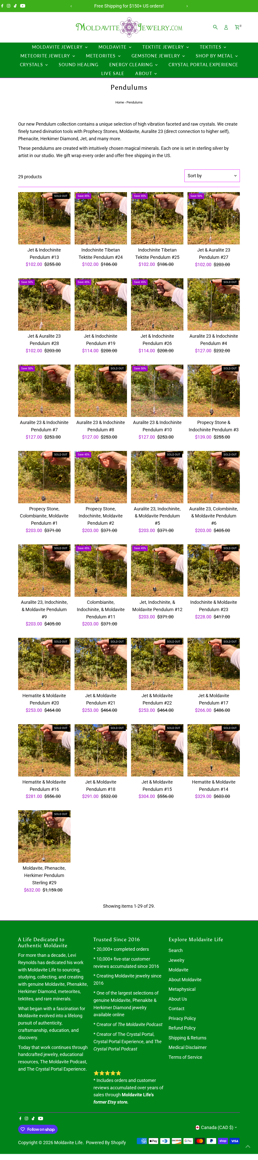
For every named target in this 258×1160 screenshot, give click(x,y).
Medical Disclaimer (188, 1047)
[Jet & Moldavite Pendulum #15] (157, 750)
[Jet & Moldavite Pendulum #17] (213, 664)
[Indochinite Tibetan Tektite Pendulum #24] (101, 218)
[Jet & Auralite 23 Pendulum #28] (44, 304)
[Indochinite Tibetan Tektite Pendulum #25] (157, 218)
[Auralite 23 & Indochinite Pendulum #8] (101, 391)
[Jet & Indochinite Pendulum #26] (157, 304)
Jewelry (176, 960)
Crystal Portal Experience (203, 64)
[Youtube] (22, 6)
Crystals (32, 64)
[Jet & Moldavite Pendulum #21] (101, 664)
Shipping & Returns (187, 1037)
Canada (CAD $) (217, 1127)
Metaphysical (182, 989)
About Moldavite (185, 979)
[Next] (186, 6)
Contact (176, 1008)
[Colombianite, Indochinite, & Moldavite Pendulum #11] (101, 570)
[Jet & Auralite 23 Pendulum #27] (213, 218)
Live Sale (112, 73)
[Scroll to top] (248, 1146)
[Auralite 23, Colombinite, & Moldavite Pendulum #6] (213, 477)
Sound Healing (78, 64)
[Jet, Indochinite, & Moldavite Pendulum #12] (157, 570)
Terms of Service (185, 1057)
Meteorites (101, 55)
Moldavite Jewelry (58, 47)
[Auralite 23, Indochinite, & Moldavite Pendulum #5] (157, 477)
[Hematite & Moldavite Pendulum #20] (44, 664)
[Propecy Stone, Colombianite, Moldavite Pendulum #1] (44, 477)
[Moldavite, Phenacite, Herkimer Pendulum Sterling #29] (44, 836)
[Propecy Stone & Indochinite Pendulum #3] (213, 391)
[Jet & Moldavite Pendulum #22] (157, 664)
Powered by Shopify (106, 1142)
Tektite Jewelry (163, 47)
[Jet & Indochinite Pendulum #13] (44, 218)
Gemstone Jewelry (156, 55)
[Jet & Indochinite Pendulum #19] (101, 304)
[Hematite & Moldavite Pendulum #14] (213, 750)
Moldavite (113, 47)
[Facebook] (2, 6)
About (144, 73)
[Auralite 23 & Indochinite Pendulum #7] (44, 391)
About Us (178, 999)
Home (119, 102)
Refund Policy (182, 1028)
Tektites (211, 47)
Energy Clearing (131, 64)
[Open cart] (237, 27)
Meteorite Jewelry (45, 55)
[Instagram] (9, 6)
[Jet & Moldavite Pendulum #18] (101, 750)
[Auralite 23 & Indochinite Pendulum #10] (157, 391)
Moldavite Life (68, 1142)
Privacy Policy (182, 1018)
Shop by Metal (215, 55)
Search (176, 950)
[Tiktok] (15, 6)
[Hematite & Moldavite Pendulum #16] (44, 750)
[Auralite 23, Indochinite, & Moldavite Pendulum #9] (44, 570)
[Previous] (71, 6)
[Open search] (215, 27)
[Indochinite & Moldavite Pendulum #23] (213, 570)
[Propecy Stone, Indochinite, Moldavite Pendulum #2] (101, 477)
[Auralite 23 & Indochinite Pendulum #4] (213, 304)
